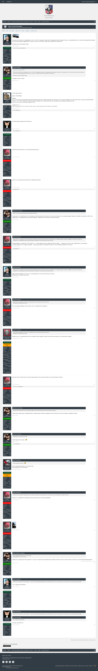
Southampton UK (8, 166)
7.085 (10, 347)
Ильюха (17, 48)
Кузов (15, 27)
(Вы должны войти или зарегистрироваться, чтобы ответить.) (83, 640)
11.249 (10, 477)
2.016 (10, 162)
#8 (94, 246)
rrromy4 (14, 48)
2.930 (10, 106)
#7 (94, 219)
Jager (20, 48)
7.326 (10, 49)
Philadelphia (9, 139)
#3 (94, 108)
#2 (94, 80)
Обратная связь (81, 665)
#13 (94, 415)
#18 (94, 562)
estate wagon (12, 30)
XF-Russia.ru (8, 666)
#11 (94, 338)
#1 (94, 45)
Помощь (86, 665)
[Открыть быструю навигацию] (94, 22)
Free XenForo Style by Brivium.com (12, 667)
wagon (23, 30)
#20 (94, 624)
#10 (94, 308)
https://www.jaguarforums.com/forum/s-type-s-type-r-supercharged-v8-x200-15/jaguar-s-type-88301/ (34, 106)
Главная (90, 665)
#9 (94, 277)
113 (10, 51)
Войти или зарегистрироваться (88, 1)
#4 (94, 128)
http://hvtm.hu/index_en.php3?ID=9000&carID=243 (23, 102)
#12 (94, 384)
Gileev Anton (7, 467)
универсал (27, 30)
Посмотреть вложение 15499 (18, 69)
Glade (26, 27)
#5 (94, 156)
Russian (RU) (67, 665)
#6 (94, 187)
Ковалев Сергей (7, 337)
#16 (94, 499)
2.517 (10, 80)
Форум (8, 1)
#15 (94, 469)
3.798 (10, 136)
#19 (94, 586)
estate (7, 30)
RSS (94, 665)
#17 (94, 529)
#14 (94, 441)
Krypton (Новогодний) (59, 665)
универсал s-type (34, 30)
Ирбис (7, 100)
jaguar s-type (18, 30)
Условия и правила (73, 665)
